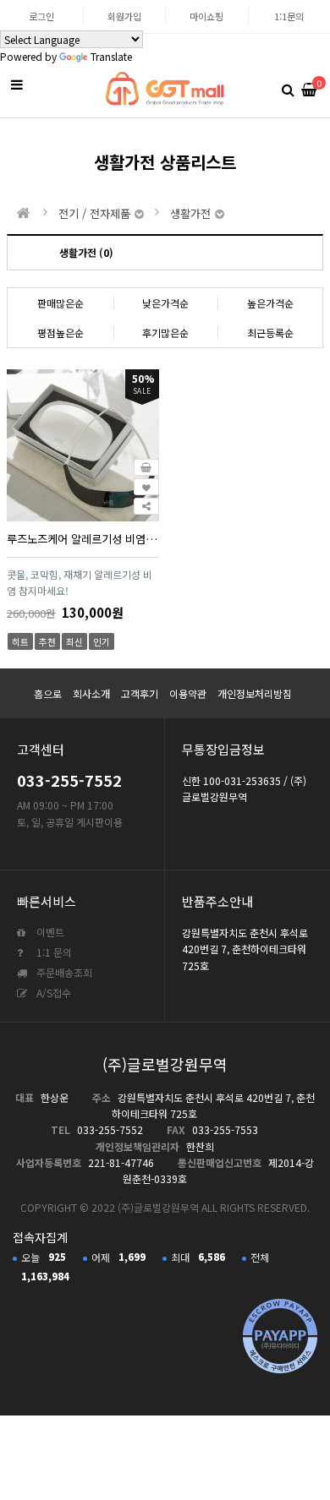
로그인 (41, 16)
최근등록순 (270, 332)
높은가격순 (270, 303)
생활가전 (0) (86, 252)
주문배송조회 (63, 972)
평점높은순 (60, 332)
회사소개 (91, 693)
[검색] (288, 89)
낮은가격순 (165, 303)
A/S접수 (52, 992)
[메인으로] (24, 213)
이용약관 (187, 693)
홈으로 (48, 693)
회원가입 (124, 16)
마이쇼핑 (206, 16)
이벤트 (49, 932)
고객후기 (139, 693)
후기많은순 (165, 332)
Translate (111, 56)
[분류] (17, 84)
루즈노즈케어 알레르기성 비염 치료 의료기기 (83, 539)
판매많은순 (60, 303)
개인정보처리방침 (254, 693)
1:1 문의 (53, 952)
